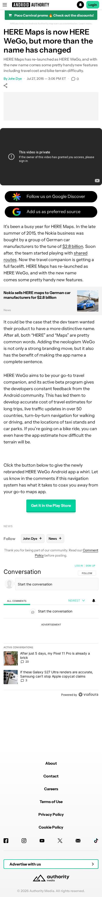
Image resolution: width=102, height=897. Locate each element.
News (8, 526)
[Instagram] (24, 840)
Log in (79, 565)
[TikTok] (96, 840)
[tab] (17, 601)
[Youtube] (42, 840)
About (51, 763)
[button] (51, 4)
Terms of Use (51, 801)
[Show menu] (4, 4)
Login (92, 5)
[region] (51, 631)
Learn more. (85, 23)
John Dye (15, 78)
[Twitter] (60, 840)
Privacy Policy (51, 814)
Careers (51, 788)
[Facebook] (6, 840)
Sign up (90, 565)
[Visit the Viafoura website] (88, 694)
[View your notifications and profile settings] (93, 600)
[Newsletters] (78, 840)
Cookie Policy (51, 827)
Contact (51, 776)
